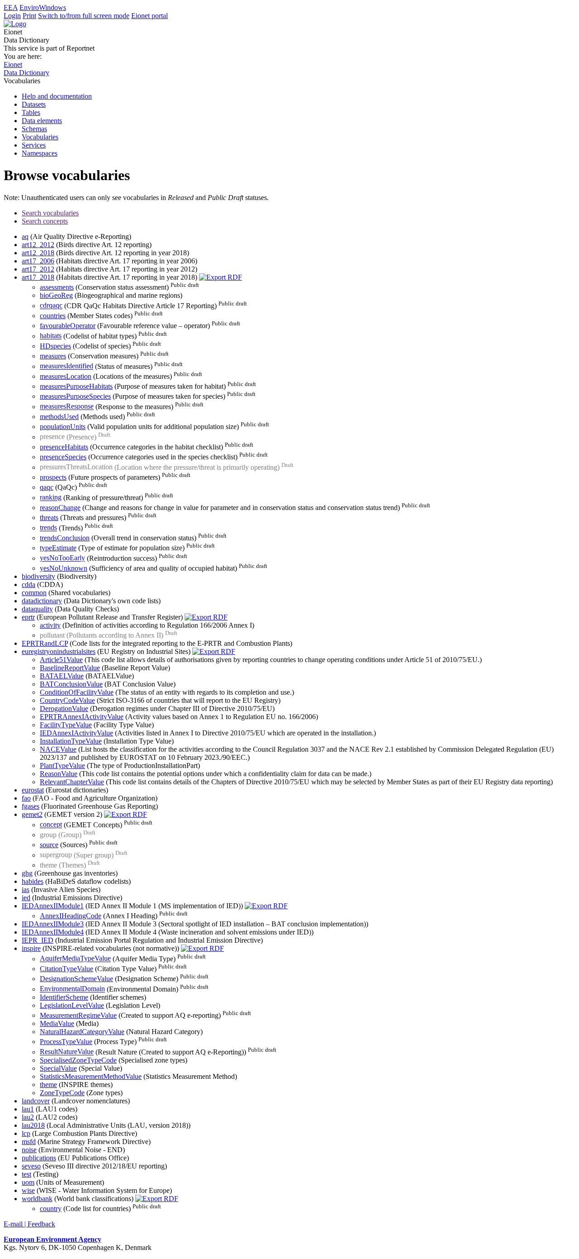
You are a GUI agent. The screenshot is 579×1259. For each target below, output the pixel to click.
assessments (57, 287)
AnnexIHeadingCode (70, 916)
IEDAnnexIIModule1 (53, 906)
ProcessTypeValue (66, 1041)
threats (49, 517)
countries (53, 316)
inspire (31, 948)
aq (25, 236)
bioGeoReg (56, 295)
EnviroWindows (42, 7)
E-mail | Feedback (29, 1224)
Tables (31, 112)
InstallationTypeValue (71, 741)
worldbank (37, 1198)
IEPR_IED (37, 940)
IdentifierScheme (64, 997)
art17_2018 (38, 277)
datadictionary (42, 601)
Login (12, 15)
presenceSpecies (63, 457)
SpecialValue (58, 1068)
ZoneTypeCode (62, 1093)
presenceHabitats (64, 447)
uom (28, 1182)
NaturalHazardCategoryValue (82, 1031)
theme (48, 1084)
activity (50, 625)
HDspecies (55, 346)
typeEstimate (58, 548)
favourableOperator (67, 325)
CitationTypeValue (66, 969)
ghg (27, 873)
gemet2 (32, 814)
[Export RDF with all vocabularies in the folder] (220, 277)
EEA (11, 7)
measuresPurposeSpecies (75, 396)
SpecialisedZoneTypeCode (78, 1060)
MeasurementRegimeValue (78, 1015)
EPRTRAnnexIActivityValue (81, 716)
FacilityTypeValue (66, 725)
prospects (53, 477)
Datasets (34, 104)
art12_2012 (38, 244)
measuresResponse (67, 406)
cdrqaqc (51, 306)
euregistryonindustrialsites (58, 651)
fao (26, 798)
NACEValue (58, 749)
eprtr (28, 617)
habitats (51, 336)
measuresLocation (65, 376)
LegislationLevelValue (72, 1005)
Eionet (13, 64)
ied (26, 897)
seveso (31, 1166)
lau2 (28, 1117)
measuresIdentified (66, 366)
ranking (51, 497)
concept (51, 825)
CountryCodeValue (67, 700)
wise (28, 1190)
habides (32, 881)
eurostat (33, 790)
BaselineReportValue (70, 668)
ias (25, 889)
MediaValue (57, 1023)
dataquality (37, 609)
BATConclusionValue (71, 684)
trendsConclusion (65, 538)
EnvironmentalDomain (72, 989)
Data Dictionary (26, 72)
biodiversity (38, 576)
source (49, 845)
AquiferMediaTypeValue (75, 959)
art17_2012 (38, 269)
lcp (26, 1133)
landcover (36, 1101)
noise (29, 1150)
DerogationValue (64, 708)
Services (34, 145)
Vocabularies (40, 137)
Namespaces (39, 153)
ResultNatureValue (67, 1052)
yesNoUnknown (63, 568)
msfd (29, 1141)
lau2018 (33, 1125)
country (51, 1208)
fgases (30, 806)
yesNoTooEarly (62, 558)
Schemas (34, 129)
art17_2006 (38, 261)
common (34, 592)
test (26, 1174)
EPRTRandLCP (45, 643)
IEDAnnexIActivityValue (76, 733)
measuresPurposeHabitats (76, 386)
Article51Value (61, 659)
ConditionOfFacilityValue (77, 692)
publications (39, 1158)
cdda (28, 584)
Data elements (42, 120)
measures (53, 356)
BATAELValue (62, 676)
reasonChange (60, 507)
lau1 (28, 1109)
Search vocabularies (50, 213)
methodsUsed (59, 416)
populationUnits (62, 426)
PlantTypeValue (62, 765)
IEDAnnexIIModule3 (53, 924)
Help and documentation (57, 96)
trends (48, 528)
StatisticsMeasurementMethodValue (91, 1076)
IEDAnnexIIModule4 (53, 932)
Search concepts (45, 221)
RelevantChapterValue (72, 782)
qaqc (46, 487)
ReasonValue (58, 773)
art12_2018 (38, 253)
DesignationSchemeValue (76, 978)
